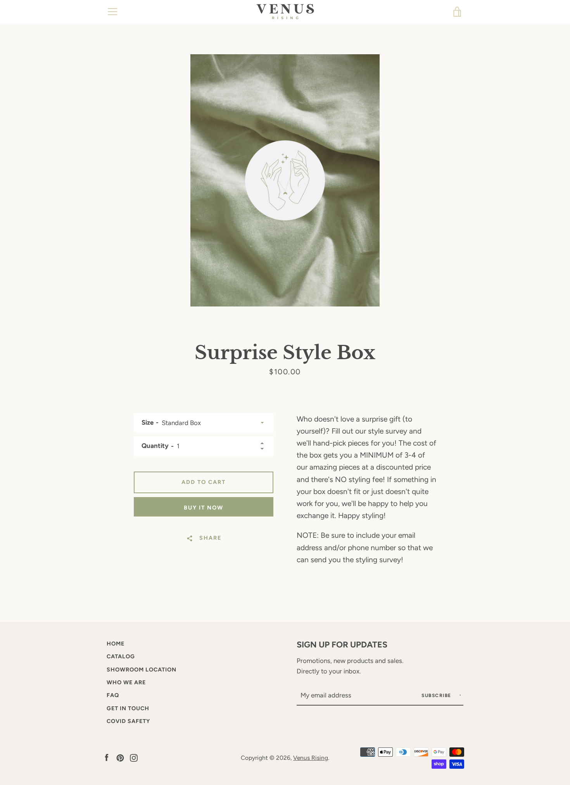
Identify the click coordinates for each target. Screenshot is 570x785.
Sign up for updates (342, 644)
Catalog (121, 656)
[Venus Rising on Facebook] (107, 757)
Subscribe (437, 695)
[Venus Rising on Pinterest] (120, 757)
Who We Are (126, 682)
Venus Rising (310, 757)
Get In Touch (128, 708)
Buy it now (203, 507)
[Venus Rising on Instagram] (134, 757)
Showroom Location (141, 669)
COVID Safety (128, 721)
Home (115, 643)
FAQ (113, 695)
